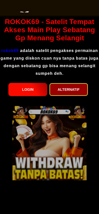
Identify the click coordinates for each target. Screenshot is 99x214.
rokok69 (10, 50)
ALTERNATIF (69, 89)
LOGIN (28, 89)
